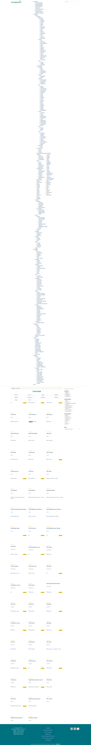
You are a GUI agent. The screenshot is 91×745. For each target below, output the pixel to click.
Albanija (56, 397)
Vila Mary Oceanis (33, 717)
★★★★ (67, 393)
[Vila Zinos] (49, 421)
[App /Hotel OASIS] (32, 421)
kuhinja (66, 419)
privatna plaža (68, 407)
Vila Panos (13, 414)
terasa (66, 423)
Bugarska (43, 397)
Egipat (16, 397)
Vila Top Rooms (32, 528)
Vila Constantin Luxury (34, 547)
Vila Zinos (49, 433)
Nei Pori (30, 682)
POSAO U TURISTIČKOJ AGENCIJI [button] (48, 738)
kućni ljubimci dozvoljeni (70, 403)
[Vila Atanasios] (32, 648)
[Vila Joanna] (49, 686)
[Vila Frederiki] (50, 440)
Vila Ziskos (13, 452)
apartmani (67, 396)
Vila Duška (49, 679)
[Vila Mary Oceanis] (33, 705)
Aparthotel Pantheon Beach (53, 583)
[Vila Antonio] (54, 648)
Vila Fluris (31, 471)
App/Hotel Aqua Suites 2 (17, 717)
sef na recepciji (68, 409)
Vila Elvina (31, 604)
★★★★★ (67, 395)
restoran (67, 408)
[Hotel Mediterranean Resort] (36, 497)
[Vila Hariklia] (31, 610)
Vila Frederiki (50, 452)
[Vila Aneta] (13, 686)
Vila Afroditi (31, 452)
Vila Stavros (49, 414)
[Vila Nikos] (49, 610)
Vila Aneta (13, 698)
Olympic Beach (13, 549)
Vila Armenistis (32, 414)
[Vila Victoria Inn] (14, 459)
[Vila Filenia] (13, 648)
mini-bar (67, 420)
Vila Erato (13, 604)
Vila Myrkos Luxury (15, 585)
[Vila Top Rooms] (32, 516)
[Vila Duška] (49, 667)
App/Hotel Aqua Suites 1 (34, 698)
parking (66, 404)
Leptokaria (12, 606)
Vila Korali (49, 566)
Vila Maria (49, 604)
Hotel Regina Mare (15, 528)
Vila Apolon (13, 679)
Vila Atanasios (32, 661)
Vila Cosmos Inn (33, 566)
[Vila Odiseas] (13, 478)
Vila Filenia (13, 661)
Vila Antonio (50, 661)
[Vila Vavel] (49, 629)
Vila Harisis (49, 547)
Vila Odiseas (14, 490)
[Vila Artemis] (31, 573)
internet (66, 402)
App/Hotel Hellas (51, 490)
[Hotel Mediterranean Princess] (55, 497)
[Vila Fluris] (31, 459)
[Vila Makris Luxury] (15, 610)
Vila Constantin (14, 566)
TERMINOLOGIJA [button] (48, 734)
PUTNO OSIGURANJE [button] (48, 732)
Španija (56, 394)
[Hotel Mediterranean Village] (52, 516)
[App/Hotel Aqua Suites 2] (16, 705)
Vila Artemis (32, 585)
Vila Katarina (32, 642)
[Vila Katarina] (31, 629)
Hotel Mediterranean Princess (54, 509)
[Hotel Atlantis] (32, 478)
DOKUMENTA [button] (48, 728)
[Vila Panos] (11, 402)
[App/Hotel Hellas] (52, 478)
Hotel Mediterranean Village (53, 528)
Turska (29, 394)
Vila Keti (13, 642)
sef (66, 421)
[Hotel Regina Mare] (15, 516)
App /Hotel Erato (15, 433)
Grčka (16, 394)
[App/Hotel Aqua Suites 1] (34, 686)
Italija (43, 394)
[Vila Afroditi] (31, 440)
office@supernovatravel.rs (18, 732)
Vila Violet (49, 471)
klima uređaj (67, 418)
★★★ (66, 392)
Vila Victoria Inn (14, 471)
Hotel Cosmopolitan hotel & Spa (18, 509)
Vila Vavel (49, 642)
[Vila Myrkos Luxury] (15, 573)
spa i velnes (67, 411)
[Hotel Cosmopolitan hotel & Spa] (19, 497)
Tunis (29, 399)
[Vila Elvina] (31, 592)
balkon (66, 415)
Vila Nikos (49, 623)
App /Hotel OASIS (33, 433)
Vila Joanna (49, 698)
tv (65, 424)
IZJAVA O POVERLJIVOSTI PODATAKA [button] (48, 736)
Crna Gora (29, 397)
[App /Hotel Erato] (14, 421)
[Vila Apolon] (15, 667)
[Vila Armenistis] (32, 402)
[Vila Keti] (13, 629)
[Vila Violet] (49, 459)
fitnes (66, 400)
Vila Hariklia (31, 623)
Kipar (16, 399)
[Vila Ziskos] (13, 440)
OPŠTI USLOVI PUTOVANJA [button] (48, 730)
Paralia (12, 417)
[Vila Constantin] (14, 554)
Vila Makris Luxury (15, 623)
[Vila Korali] (49, 554)
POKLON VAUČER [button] (48, 740)
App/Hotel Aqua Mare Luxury (36, 679)
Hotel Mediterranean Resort (35, 509)
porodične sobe (68, 405)
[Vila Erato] (11, 592)
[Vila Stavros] (49, 402)
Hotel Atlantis (32, 490)
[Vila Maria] (49, 592)
